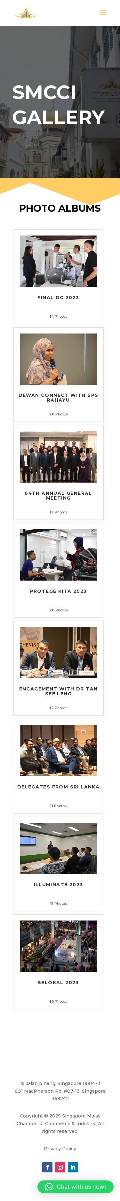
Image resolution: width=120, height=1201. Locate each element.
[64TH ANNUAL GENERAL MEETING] (58, 481)
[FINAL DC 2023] (58, 285)
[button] (75, 1186)
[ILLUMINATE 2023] (58, 873)
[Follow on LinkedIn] (73, 1167)
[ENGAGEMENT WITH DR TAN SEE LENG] (58, 677)
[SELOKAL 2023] (58, 970)
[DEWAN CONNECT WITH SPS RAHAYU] (58, 383)
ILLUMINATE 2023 (58, 884)
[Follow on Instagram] (60, 1167)
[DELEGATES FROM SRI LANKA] (58, 775)
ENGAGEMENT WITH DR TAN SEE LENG (58, 692)
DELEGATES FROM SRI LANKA (58, 787)
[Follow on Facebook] (47, 1167)
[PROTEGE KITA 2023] (58, 579)
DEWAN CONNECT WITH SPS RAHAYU (59, 398)
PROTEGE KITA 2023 (58, 591)
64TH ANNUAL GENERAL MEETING (58, 496)
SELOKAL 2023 (58, 982)
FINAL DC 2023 (58, 297)
